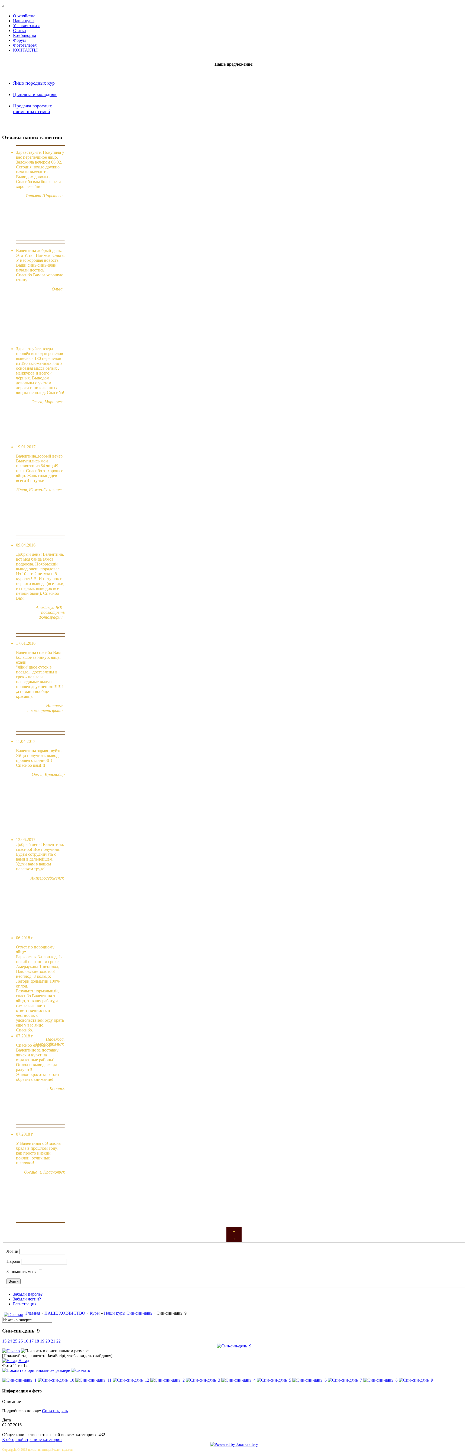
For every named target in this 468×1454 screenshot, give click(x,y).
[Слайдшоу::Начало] (11, 1350)
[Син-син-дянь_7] (345, 1380)
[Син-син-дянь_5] (274, 1380)
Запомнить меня (21, 1271)
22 (58, 1341)
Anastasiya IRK (49, 607)
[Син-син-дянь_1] (19, 1380)
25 (15, 1341)
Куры (95, 1313)
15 (4, 1341)
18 (37, 1341)
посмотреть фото (45, 710)
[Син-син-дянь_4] (238, 1380)
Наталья (55, 705)
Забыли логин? (27, 1299)
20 (48, 1341)
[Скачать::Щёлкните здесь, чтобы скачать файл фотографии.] (80, 1370)
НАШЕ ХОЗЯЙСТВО (64, 1313)
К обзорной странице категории (32, 1439)
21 (53, 1341)
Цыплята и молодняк (35, 94)
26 (20, 1341)
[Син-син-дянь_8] (380, 1380)
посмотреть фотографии (52, 614)
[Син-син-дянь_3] (203, 1380)
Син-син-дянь (55, 1410)
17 (31, 1341)
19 (42, 1341)
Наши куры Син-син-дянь (128, 1313)
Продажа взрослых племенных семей (32, 108)
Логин (12, 1251)
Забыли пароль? (28, 1294)
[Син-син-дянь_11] (93, 1380)
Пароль (13, 1261)
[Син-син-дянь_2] (167, 1380)
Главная (32, 1313)
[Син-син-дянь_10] (56, 1380)
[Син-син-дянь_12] (131, 1380)
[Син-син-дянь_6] (309, 1380)
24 (10, 1341)
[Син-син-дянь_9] (416, 1380)
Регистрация (24, 1304)
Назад (23, 1360)
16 (26, 1341)
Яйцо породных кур (34, 83)
